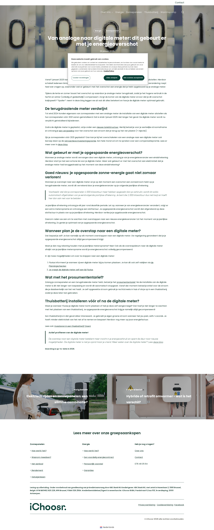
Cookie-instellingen (81, 78)
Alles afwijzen (112, 78)
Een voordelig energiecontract (99, 457)
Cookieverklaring (19, 423)
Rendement (37, 470)
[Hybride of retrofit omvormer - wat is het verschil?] (160, 396)
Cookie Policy (109, 71)
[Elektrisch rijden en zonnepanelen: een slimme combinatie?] (53, 396)
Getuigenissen (38, 477)
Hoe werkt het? (39, 450)
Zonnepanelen (112, 31)
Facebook (179, 504)
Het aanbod (37, 463)
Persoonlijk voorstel (93, 463)
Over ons (139, 450)
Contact (139, 457)
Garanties (89, 470)
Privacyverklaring (43, 423)
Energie (98, 31)
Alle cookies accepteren (133, 78)
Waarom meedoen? (41, 457)
